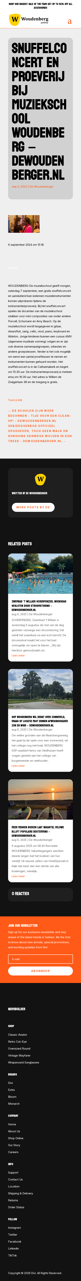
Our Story (14, 1145)
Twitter (12, 1234)
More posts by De (33, 507)
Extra (11, 1090)
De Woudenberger (41, 186)
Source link (15, 400)
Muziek (13, 268)
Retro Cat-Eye (17, 1041)
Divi (10, 1083)
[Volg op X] (19, 1001)
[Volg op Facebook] (11, 1001)
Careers (13, 1152)
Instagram (14, 1227)
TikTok (12, 1255)
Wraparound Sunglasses (23, 1062)
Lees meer (18, 655)
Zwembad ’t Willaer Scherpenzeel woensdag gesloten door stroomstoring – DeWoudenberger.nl (39, 606)
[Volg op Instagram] (26, 1001)
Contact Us (15, 1179)
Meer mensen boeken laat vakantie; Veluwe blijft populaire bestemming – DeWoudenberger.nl (38, 831)
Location (13, 1186)
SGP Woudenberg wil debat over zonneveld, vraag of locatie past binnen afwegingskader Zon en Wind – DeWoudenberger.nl (40, 721)
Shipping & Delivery (20, 1193)
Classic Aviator (17, 1034)
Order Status (16, 1207)
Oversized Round (19, 1048)
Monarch (14, 1103)
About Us (14, 1131)
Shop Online (15, 1138)
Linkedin (13, 1248)
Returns (13, 1200)
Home (12, 1124)
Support (13, 1172)
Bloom (12, 1097)
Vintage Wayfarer (19, 1055)
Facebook (14, 1241)
